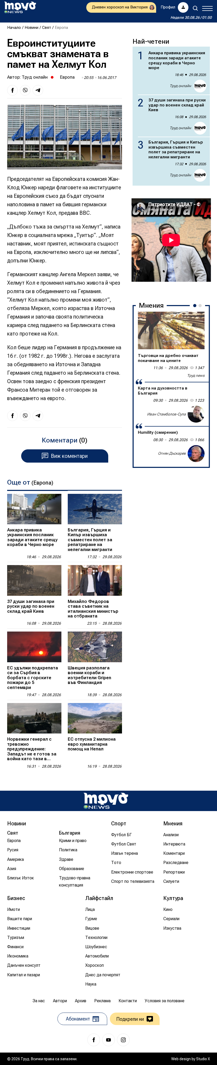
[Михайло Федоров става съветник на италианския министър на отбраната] (95, 580)
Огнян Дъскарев (172, 453)
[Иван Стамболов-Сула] (196, 414)
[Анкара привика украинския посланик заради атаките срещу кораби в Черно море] (34, 509)
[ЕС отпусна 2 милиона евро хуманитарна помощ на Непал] (95, 718)
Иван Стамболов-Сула (166, 414)
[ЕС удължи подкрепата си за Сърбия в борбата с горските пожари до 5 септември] (34, 647)
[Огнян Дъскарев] (196, 453)
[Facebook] (93, 1039)
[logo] (20, 7)
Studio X (203, 1059)
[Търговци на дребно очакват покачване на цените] (171, 330)
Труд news (196, 375)
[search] (195, 8)
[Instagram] (123, 1039)
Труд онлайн (35, 77)
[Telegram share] (38, 90)
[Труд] (106, 801)
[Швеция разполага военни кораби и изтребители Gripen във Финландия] (95, 647)
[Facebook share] (12, 90)
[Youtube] (108, 1039)
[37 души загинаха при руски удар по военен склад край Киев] (34, 580)
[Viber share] (25, 90)
